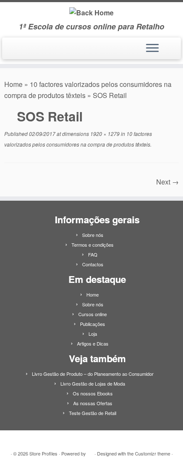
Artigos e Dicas (93, 343)
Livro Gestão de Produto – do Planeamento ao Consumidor (93, 373)
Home (13, 84)
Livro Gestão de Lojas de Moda (92, 383)
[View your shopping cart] (169, 46)
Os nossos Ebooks (93, 393)
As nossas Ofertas (92, 403)
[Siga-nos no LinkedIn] (10, 51)
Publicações (92, 323)
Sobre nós (92, 234)
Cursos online (92, 314)
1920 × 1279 (104, 133)
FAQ (92, 254)
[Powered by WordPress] (90, 452)
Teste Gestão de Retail (92, 412)
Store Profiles (43, 453)
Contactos (92, 264)
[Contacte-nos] (18, 51)
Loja (93, 333)
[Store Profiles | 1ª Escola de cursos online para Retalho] (91, 12)
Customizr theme (152, 453)
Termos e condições (92, 244)
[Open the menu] (152, 48)
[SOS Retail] (80, 182)
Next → (167, 182)
